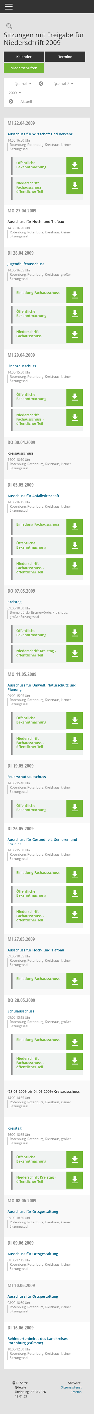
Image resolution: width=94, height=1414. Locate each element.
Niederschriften (24, 68)
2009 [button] (13, 92)
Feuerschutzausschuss (27, 776)
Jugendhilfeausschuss (26, 263)
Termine (65, 56)
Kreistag (15, 601)
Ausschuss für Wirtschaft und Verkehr (40, 134)
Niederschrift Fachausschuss (29, 334)
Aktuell (26, 101)
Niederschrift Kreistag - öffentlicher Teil (36, 653)
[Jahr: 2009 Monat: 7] (11, 101)
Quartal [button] (21, 83)
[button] (74, 165)
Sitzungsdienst (71, 1389)
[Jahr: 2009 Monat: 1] (41, 83)
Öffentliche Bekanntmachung (31, 165)
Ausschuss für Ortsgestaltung (33, 1211)
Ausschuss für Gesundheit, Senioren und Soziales (42, 841)
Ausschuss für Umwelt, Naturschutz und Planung (42, 687)
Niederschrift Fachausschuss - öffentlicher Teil (30, 187)
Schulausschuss (21, 1011)
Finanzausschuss (22, 366)
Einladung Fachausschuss (38, 293)
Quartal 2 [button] (61, 83)
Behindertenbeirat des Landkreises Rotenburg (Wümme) (38, 1340)
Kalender (24, 56)
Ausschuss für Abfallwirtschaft (33, 495)
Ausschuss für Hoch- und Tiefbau (36, 950)
